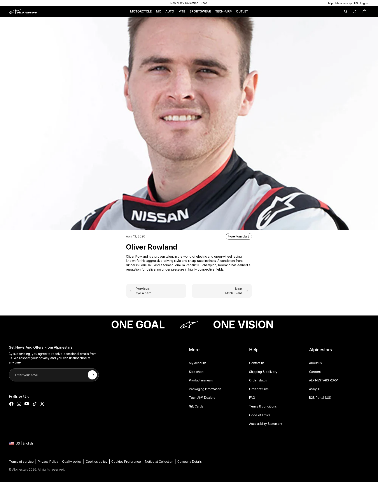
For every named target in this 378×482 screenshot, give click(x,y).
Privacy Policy (48, 461)
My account (197, 363)
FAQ (252, 397)
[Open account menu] (355, 11)
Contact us (256, 363)
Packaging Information (205, 389)
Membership (343, 3)
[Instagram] (19, 403)
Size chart (196, 371)
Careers (315, 371)
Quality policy (72, 461)
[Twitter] (42, 403)
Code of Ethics (259, 415)
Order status (258, 380)
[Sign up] (92, 374)
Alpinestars (20, 469)
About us (315, 363)
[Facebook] (11, 403)
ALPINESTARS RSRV (323, 380)
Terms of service (21, 461)
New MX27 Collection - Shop (189, 3)
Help (330, 3)
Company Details (189, 461)
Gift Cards (196, 406)
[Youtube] (26, 403)
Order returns (259, 389)
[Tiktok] (34, 403)
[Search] (345, 11)
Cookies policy (96, 461)
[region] (189, 3)
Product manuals (201, 380)
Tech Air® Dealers (202, 397)
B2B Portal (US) (320, 397)
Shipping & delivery (263, 371)
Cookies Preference (126, 461)
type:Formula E (238, 236)
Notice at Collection (159, 461)
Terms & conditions (263, 406)
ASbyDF (315, 389)
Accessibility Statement (265, 423)
